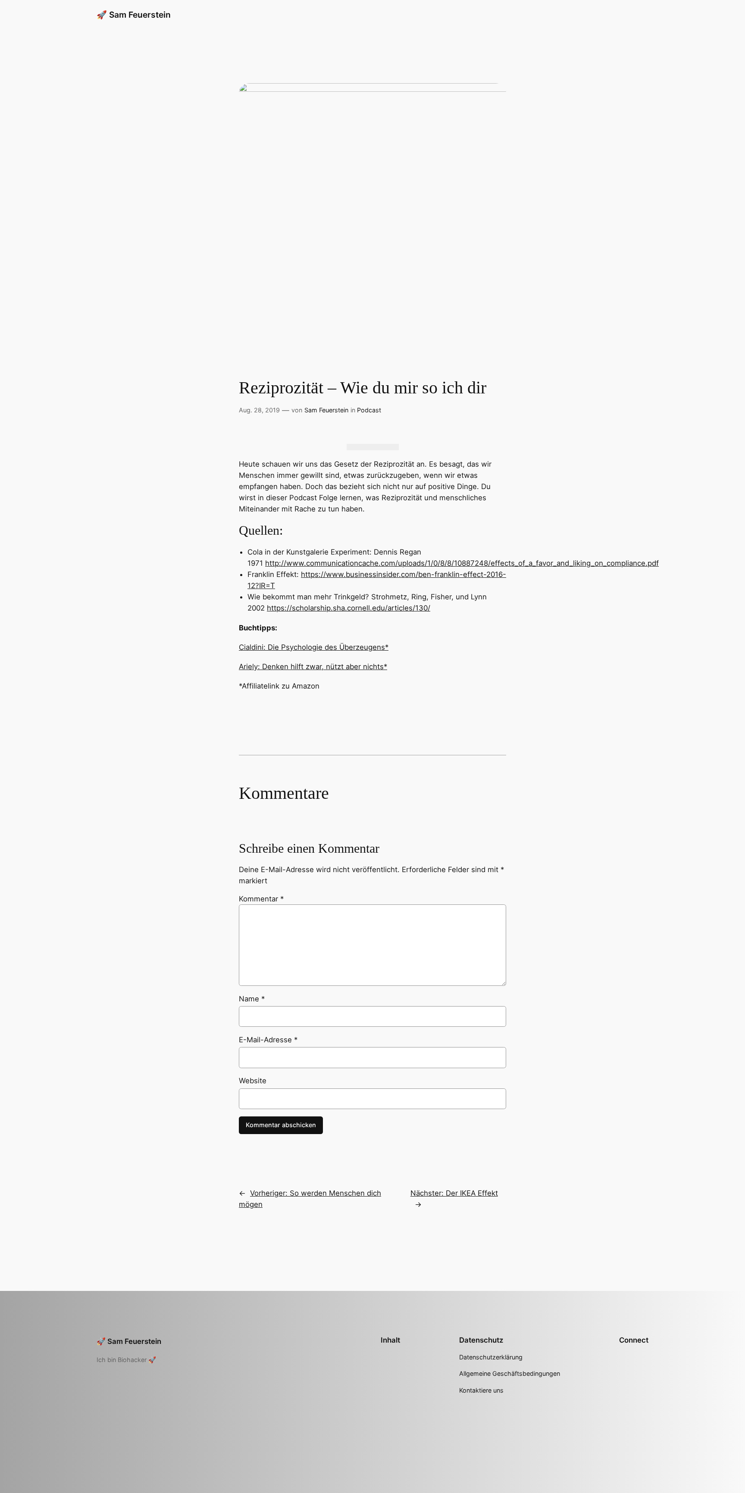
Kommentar (261, 899)
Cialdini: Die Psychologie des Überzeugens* (313, 647)
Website (252, 1080)
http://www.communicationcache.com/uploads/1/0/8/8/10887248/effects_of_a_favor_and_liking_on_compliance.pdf (462, 563)
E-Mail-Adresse (268, 1039)
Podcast (369, 410)
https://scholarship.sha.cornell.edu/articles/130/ (348, 608)
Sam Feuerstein (326, 410)
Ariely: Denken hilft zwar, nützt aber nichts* (313, 666)
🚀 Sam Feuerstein (134, 14)
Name (252, 998)
